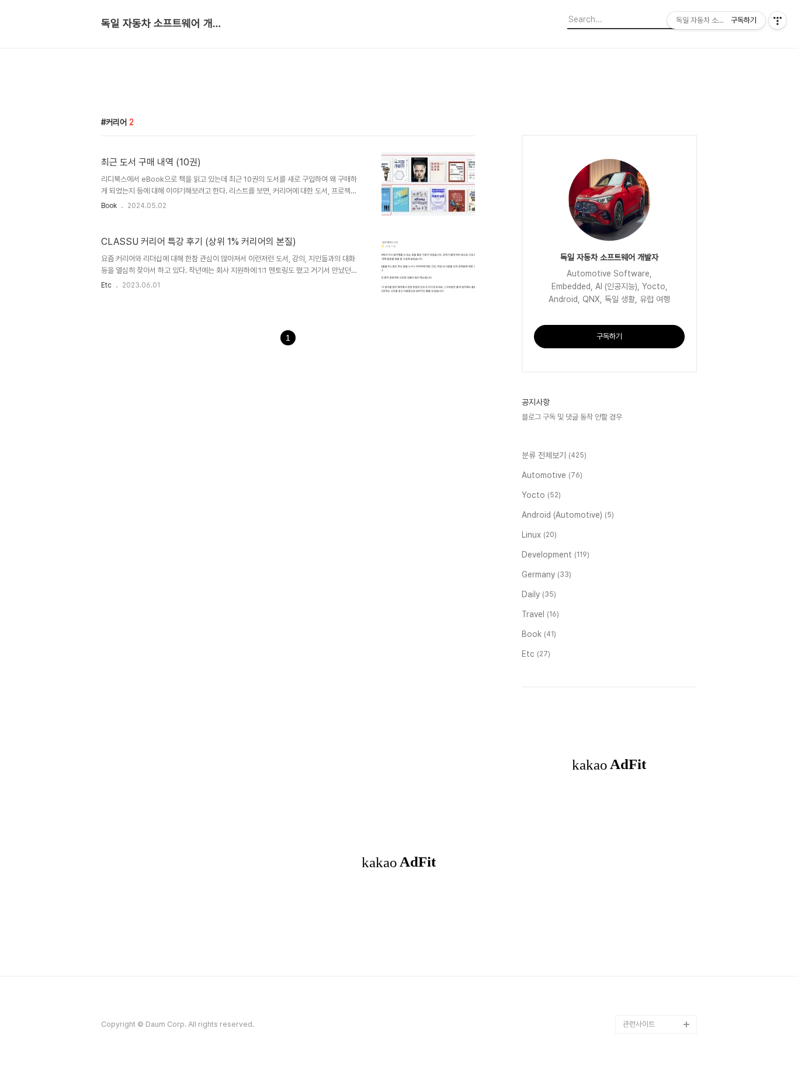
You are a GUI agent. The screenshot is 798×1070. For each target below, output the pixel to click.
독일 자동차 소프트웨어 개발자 (165, 23)
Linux (539, 534)
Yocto (541, 495)
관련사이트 (639, 1024)
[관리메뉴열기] (777, 20)
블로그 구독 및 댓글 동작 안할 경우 (572, 417)
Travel (540, 614)
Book (109, 206)
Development (555, 554)
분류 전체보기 (554, 455)
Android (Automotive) (568, 515)
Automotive (552, 475)
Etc (106, 285)
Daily (539, 594)
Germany (546, 574)
